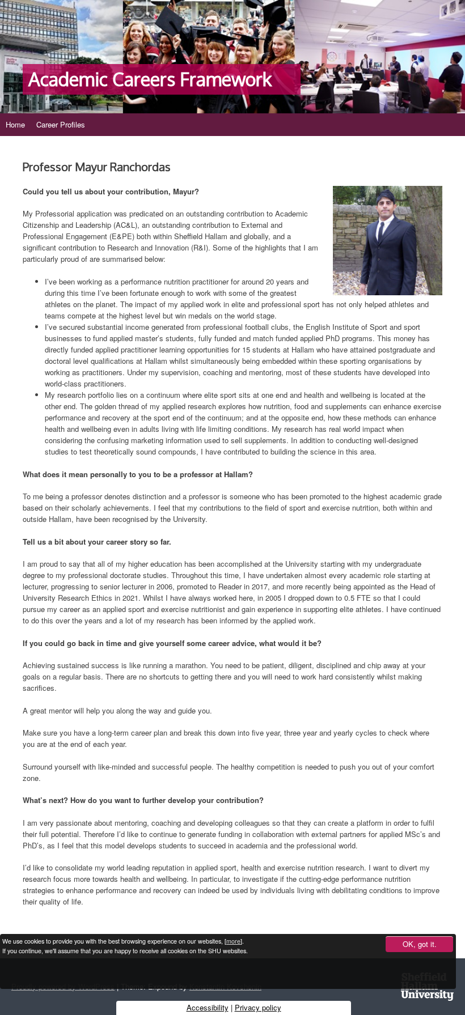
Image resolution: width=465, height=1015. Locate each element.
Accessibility (208, 1007)
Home (15, 124)
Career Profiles (60, 124)
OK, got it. (420, 943)
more (233, 941)
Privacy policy (258, 1007)
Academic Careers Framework (150, 79)
